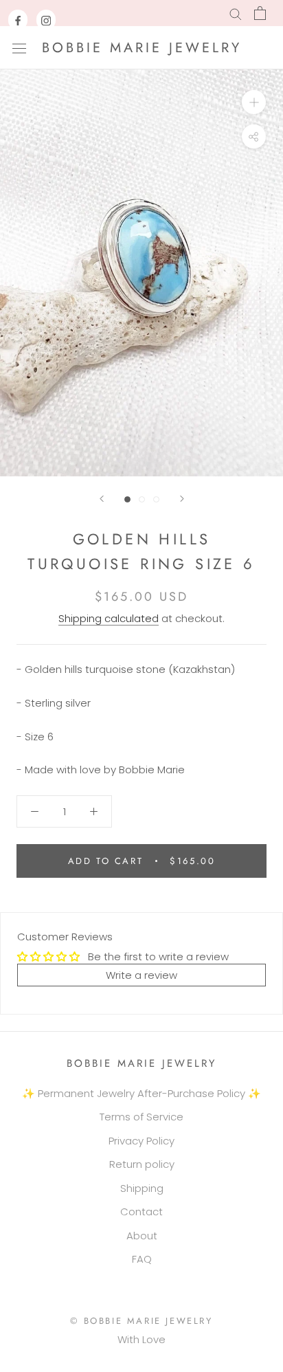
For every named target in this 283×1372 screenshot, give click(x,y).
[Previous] (102, 499)
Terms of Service (141, 1116)
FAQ (142, 1259)
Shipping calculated (108, 618)
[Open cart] (260, 13)
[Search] (235, 13)
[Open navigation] (19, 47)
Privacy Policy (141, 1140)
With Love (141, 1339)
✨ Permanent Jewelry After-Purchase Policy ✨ (141, 1093)
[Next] (182, 499)
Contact (141, 1211)
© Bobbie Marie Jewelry (141, 1320)
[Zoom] (254, 102)
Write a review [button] (141, 975)
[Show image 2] (142, 499)
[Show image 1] (127, 499)
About (141, 1235)
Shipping (141, 1188)
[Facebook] (17, 20)
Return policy (141, 1164)
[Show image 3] (156, 499)
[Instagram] (46, 20)
